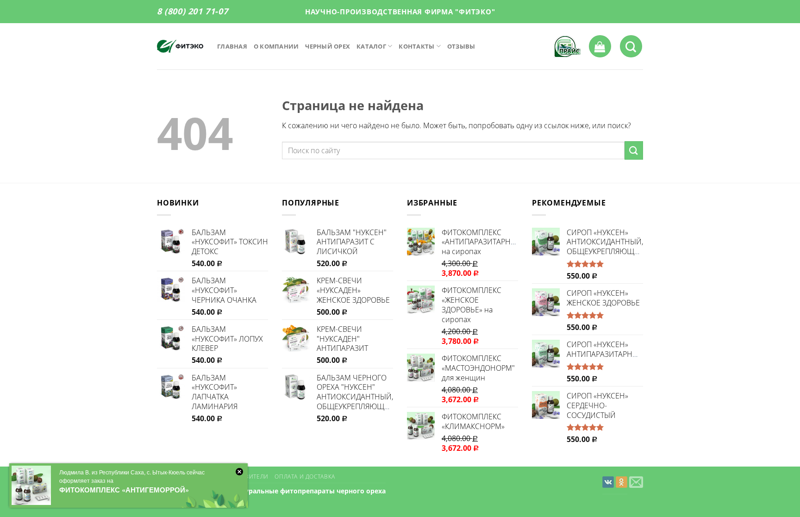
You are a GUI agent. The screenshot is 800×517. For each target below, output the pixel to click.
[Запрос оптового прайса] (567, 46)
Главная (232, 46)
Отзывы (461, 46)
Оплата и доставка (305, 476)
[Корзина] (600, 46)
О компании (276, 46)
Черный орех (327, 46)
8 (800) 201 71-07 (192, 11)
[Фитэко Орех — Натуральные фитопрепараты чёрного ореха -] (180, 46)
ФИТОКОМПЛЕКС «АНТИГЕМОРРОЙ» (124, 490)
